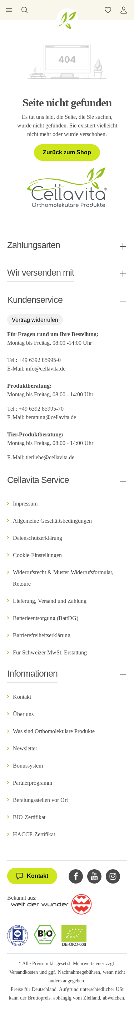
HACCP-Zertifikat (34, 834)
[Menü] (9, 10)
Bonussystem (28, 766)
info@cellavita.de (45, 369)
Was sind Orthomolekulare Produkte (54, 731)
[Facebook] (76, 876)
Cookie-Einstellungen (37, 555)
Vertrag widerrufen (35, 320)
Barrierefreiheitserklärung (41, 635)
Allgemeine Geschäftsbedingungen (52, 521)
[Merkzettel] (108, 10)
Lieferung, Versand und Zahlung (49, 601)
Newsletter (25, 748)
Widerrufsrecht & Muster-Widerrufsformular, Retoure (63, 578)
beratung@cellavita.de (51, 417)
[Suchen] (25, 10)
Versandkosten (23, 972)
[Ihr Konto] (123, 10)
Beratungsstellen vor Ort (40, 800)
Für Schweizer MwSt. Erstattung (50, 652)
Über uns (23, 714)
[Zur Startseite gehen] (67, 19)
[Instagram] (113, 876)
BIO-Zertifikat (29, 817)
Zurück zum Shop (67, 152)
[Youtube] (94, 876)
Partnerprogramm (32, 783)
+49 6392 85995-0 (40, 360)
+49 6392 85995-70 (42, 409)
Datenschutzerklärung (37, 538)
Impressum (25, 503)
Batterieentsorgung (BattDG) (45, 618)
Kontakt (22, 697)
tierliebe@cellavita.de (50, 457)
